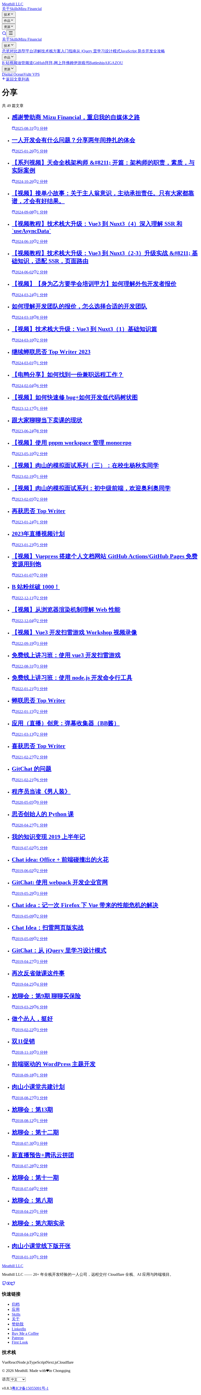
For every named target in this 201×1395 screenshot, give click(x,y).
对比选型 (17, 51)
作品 (7, 21)
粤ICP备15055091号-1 (30, 1388)
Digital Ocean (13, 74)
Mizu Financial (30, 9)
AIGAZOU (114, 63)
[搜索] (4, 34)
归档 (16, 1304)
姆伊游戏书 (79, 63)
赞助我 (18, 1324)
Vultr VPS (32, 74)
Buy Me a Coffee (25, 1333)
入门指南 (68, 51)
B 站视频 (9, 63)
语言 (6, 1379)
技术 (7, 14)
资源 (7, 27)
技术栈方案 (51, 51)
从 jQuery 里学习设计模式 (98, 51)
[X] (13, 1284)
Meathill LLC (12, 4)
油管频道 (25, 63)
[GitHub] (4, 1284)
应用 (16, 1309)
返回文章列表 (17, 79)
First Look (20, 1342)
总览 (6, 51)
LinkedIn (19, 1329)
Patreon (18, 1338)
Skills (14, 9)
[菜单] (10, 33)
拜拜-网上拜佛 (57, 63)
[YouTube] (8, 1284)
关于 (6, 9)
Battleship (97, 63)
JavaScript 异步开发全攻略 (143, 51)
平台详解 (33, 51)
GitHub (39, 63)
